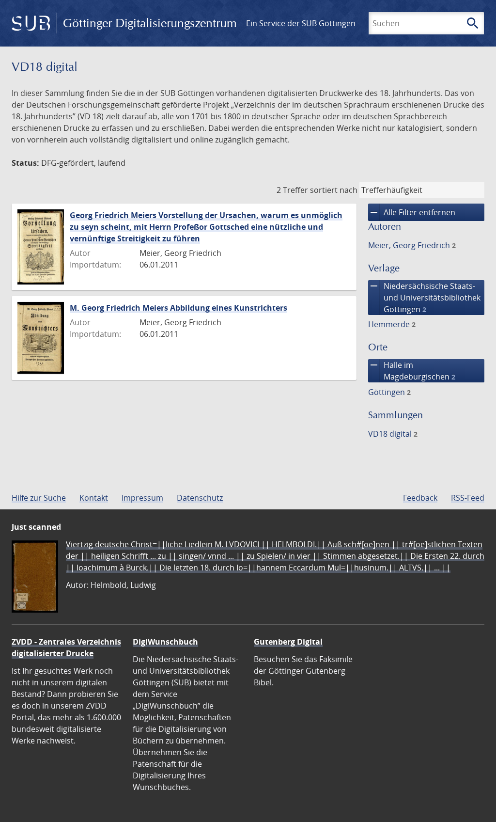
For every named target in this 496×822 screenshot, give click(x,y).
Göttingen (389, 392)
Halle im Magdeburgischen (411, 370)
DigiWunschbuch (165, 641)
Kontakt (93, 497)
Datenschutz (200, 497)
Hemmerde (392, 324)
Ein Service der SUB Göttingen (301, 23)
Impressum (142, 497)
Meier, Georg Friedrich (412, 245)
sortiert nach (333, 190)
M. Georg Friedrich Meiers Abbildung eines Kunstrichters (178, 307)
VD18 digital (393, 433)
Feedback (420, 497)
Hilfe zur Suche (39, 497)
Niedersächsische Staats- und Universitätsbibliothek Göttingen (424, 297)
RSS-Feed (467, 497)
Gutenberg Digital (288, 641)
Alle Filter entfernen (411, 212)
